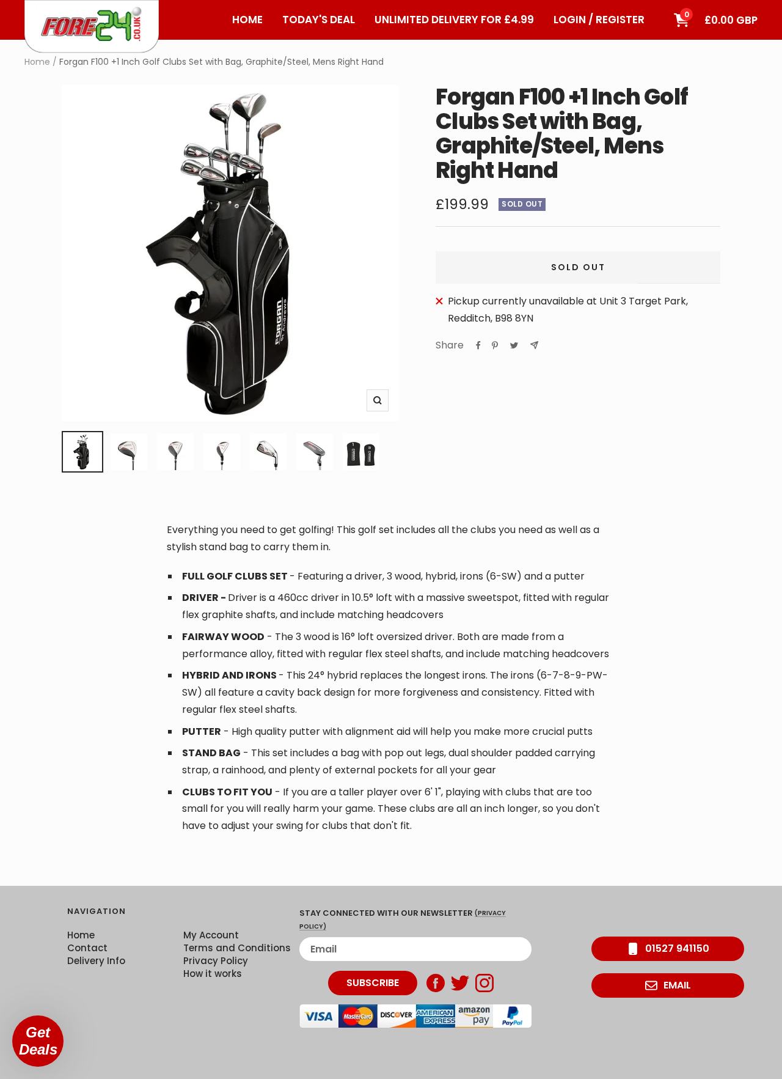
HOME (247, 19)
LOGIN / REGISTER (599, 19)
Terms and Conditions (237, 947)
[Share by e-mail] (534, 345)
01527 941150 (677, 948)
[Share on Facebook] (478, 345)
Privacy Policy (215, 960)
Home (37, 62)
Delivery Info (96, 960)
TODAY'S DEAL (318, 19)
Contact (87, 947)
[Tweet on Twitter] (514, 345)
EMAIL (677, 985)
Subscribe (372, 983)
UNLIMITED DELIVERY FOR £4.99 (454, 19)
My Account (211, 935)
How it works (212, 973)
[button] (38, 1041)
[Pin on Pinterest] (495, 345)
